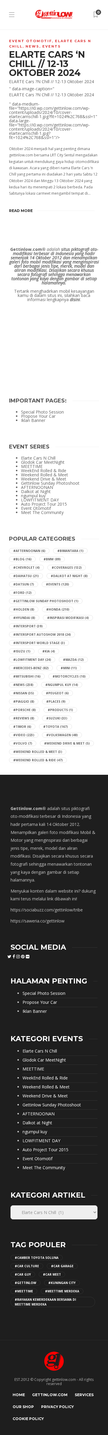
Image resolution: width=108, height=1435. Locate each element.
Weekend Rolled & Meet (44, 475)
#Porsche (24, 710)
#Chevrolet (26, 567)
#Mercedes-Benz (31, 668)
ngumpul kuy (33, 496)
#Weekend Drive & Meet (67, 743)
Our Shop (23, 1406)
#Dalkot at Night (69, 576)
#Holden (23, 609)
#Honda (57, 609)
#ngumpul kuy (61, 685)
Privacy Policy (57, 1406)
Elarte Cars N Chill (38, 458)
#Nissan (23, 693)
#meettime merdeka (62, 1291)
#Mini (69, 668)
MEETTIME (32, 466)
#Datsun (23, 584)
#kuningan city (62, 1283)
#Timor (22, 727)
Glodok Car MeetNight (42, 462)
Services (84, 1395)
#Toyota (55, 727)
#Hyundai (24, 618)
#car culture (27, 1266)
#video (23, 735)
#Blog (22, 559)
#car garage (62, 1266)
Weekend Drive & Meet (43, 479)
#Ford (22, 593)
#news (23, 685)
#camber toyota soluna (36, 1258)
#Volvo (22, 743)
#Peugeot (57, 693)
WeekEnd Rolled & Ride (43, 471)
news (32, 46)
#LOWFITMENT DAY (32, 660)
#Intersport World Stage (39, 643)
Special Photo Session (42, 412)
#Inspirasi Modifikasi (68, 618)
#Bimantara (70, 551)
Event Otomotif (30, 41)
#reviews (23, 718)
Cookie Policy (28, 1418)
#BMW (52, 559)
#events (57, 584)
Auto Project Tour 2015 (44, 504)
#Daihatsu (26, 576)
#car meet (52, 1274)
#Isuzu (21, 651)
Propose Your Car (38, 416)
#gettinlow (25, 1283)
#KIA (48, 651)
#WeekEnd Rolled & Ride (38, 760)
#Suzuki (56, 718)
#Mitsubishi (26, 676)
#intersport (28, 626)
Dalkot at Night (36, 491)
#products (60, 710)
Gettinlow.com (50, 1395)
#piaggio (23, 701)
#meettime (24, 1291)
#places (55, 701)
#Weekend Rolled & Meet (37, 752)
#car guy (23, 1274)
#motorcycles (69, 676)
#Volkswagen (62, 735)
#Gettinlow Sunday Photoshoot (45, 601)
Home (19, 1395)
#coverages (67, 567)
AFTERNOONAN (37, 487)
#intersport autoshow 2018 (42, 634)
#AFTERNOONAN (29, 551)
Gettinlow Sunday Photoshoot (50, 483)
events (51, 46)
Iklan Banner (33, 420)
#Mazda (73, 660)
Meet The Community (42, 512)
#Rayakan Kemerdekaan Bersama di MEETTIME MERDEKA (45, 1301)
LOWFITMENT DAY (40, 500)
